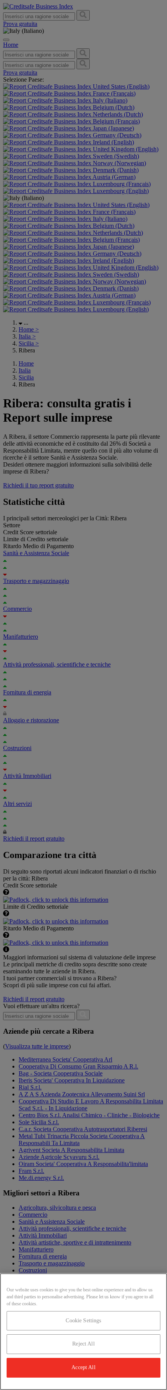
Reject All (83, 1344)
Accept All (83, 1367)
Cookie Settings (83, 1320)
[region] (83, 1331)
